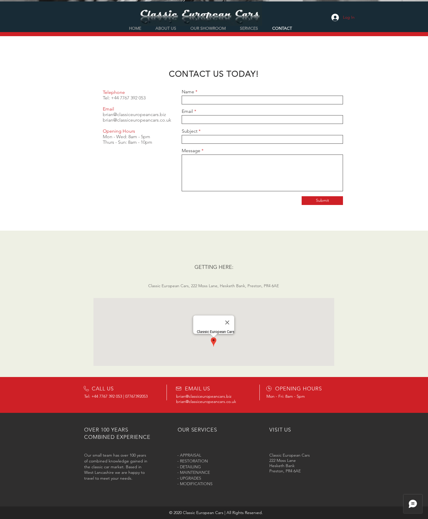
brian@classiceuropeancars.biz (134, 114)
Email (187, 111)
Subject (189, 131)
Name (188, 92)
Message (191, 150)
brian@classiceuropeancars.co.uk (137, 120)
